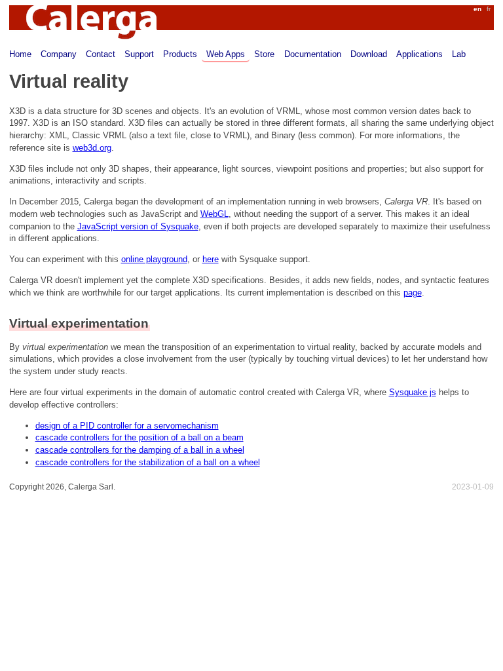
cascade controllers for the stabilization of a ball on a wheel (147, 462)
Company (59, 54)
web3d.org (92, 148)
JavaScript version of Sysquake (137, 226)
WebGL (214, 214)
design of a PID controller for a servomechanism (127, 426)
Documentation (312, 54)
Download (368, 54)
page (412, 292)
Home (20, 54)
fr (489, 8)
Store (264, 54)
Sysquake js (412, 392)
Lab (459, 54)
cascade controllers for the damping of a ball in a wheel (139, 450)
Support (139, 54)
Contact (100, 54)
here (210, 259)
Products (180, 54)
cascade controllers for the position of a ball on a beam (139, 437)
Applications (419, 54)
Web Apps (225, 54)
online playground (154, 259)
